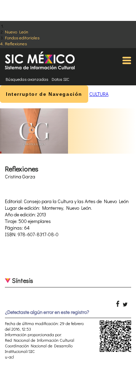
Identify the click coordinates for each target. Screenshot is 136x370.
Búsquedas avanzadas (27, 79)
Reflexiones (16, 43)
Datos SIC (60, 79)
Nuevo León (16, 31)
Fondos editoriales (22, 37)
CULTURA (98, 94)
